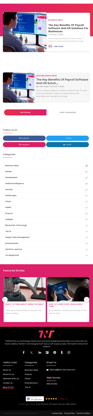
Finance (28, 374)
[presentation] (5, 299)
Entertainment (31, 383)
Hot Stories (25, 112)
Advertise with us (11, 378)
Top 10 (28, 387)
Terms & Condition (83, 413)
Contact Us (8, 383)
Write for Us (8, 374)
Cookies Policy (57, 413)
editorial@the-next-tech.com (62, 370)
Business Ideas (31, 370)
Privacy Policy (69, 413)
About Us (7, 370)
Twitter (68, 138)
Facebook (24, 138)
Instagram (25, 145)
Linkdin (68, 145)
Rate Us (63, 399)
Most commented (68, 112)
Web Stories (51, 384)
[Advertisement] (47, 61)
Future (28, 378)
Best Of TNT (8, 387)
